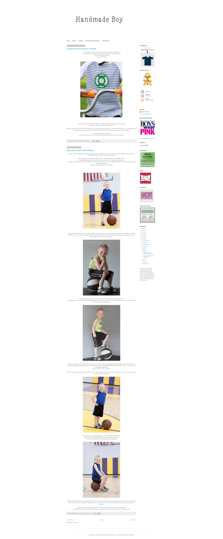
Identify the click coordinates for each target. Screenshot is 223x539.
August (144, 246)
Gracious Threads (100, 125)
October (145, 242)
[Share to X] (95, 141)
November (145, 240)
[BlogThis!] (94, 141)
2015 (142, 236)
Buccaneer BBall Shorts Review (80, 150)
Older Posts (133, 520)
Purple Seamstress (80, 130)
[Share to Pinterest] (99, 141)
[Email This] (92, 141)
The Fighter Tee (106, 40)
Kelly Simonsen (145, 111)
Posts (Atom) (76, 522)
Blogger (132, 535)
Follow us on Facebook (142, 91)
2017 (142, 232)
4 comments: (88, 513)
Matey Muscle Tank (94, 501)
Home (68, 40)
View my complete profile (146, 114)
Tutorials (74, 40)
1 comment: (87, 140)
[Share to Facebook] (97, 141)
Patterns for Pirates (97, 160)
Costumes (80, 40)
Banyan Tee (120, 130)
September (145, 244)
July (144, 248)
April (144, 259)
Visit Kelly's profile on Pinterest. (147, 138)
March (144, 261)
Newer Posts (70, 520)
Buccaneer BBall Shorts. (118, 158)
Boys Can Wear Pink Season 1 (92, 40)
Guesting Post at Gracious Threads (81, 49)
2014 (142, 238)
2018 (142, 230)
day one (91, 130)
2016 (142, 234)
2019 (142, 228)
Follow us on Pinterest (142, 95)
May (144, 250)
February (145, 263)
